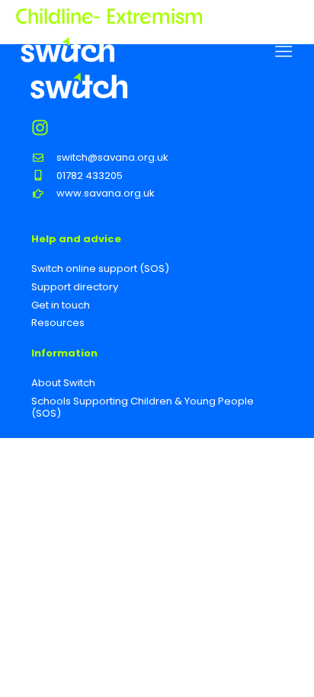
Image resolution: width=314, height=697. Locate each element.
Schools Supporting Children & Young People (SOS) (142, 407)
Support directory (74, 287)
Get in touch (60, 305)
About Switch (63, 383)
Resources (58, 322)
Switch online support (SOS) (100, 268)
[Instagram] (40, 127)
